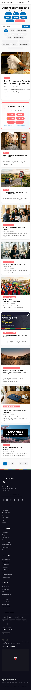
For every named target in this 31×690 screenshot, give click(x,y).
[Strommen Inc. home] (8, 479)
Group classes (5, 535)
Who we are (5, 510)
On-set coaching (6, 601)
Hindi (18, 624)
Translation (4, 596)
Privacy (14, 686)
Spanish (8, 13)
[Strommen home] (15, 679)
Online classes (5, 537)
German (7, 17)
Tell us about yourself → (12, 495)
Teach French (5, 564)
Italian (23, 13)
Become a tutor (6, 559)
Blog (3, 515)
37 (20, 463)
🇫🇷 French (20, 114)
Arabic (24, 620)
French (16, 13)
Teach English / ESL (7, 574)
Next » (25, 463)
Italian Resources (24, 44)
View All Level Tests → (9, 125)
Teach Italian (5, 567)
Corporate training (6, 594)
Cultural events (5, 517)
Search (26, 26)
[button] (15, 660)
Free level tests (6, 542)
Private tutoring (6, 586)
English (24, 17)
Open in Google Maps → (8, 646)
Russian (5, 624)
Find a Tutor (20, 2)
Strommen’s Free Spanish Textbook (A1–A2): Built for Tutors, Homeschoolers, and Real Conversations (15, 372)
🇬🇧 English (20, 118)
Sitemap (24, 686)
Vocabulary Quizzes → (22, 125)
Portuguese (11, 624)
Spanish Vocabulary (18, 37)
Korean (18, 620)
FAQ (3, 520)
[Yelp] (18, 500)
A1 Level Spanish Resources (19, 34)
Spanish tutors (6, 633)
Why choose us (6, 512)
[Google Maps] (22, 500)
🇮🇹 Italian (10, 122)
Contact (4, 522)
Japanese (15, 17)
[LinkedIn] (14, 500)
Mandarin (10, 21)
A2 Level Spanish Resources (10, 41)
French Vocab (6, 44)
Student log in (5, 550)
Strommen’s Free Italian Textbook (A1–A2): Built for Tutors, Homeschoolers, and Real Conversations (15, 410)
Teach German (5, 569)
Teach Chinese (5, 572)
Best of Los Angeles (9, 297)
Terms (19, 686)
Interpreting (5, 599)
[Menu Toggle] (28, 2)
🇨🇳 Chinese (20, 122)
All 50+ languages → (7, 627)
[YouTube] (11, 500)
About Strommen (8, 224)
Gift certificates (5, 547)
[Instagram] (3, 500)
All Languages (19, 21)
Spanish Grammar (21, 30)
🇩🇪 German (11, 118)
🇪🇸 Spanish (11, 114)
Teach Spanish (5, 562)
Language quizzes (6, 607)
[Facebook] (7, 500)
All (6, 30)
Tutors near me (6, 540)
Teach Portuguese (6, 577)
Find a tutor (5, 532)
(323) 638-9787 (5, 490)
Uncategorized (24, 41)
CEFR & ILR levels (6, 545)
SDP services (5, 604)
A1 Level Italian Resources (15, 48)
